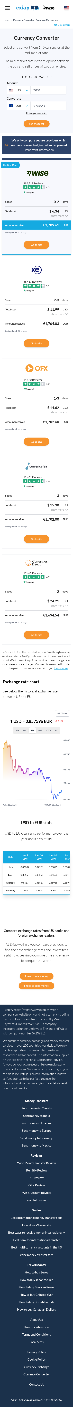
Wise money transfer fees (36, 1255)
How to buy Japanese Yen (36, 1280)
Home (6, 20)
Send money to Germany (36, 1138)
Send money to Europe (36, 1130)
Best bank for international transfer (36, 1240)
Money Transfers (36, 1101)
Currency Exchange (36, 1367)
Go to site (36, 244)
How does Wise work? (36, 1225)
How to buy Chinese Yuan (36, 1294)
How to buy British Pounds (36, 1302)
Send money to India (36, 1115)
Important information (39, 150)
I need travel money (36, 976)
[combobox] (18, 90)
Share (64, 713)
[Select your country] (66, 8)
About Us (36, 1319)
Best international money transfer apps (36, 1217)
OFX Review (36, 1185)
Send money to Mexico (36, 1145)
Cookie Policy (36, 1359)
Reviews (36, 1155)
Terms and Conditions (36, 1334)
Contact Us (36, 1384)
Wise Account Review (36, 1192)
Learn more (61, 668)
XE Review (37, 1178)
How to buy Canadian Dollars (36, 1309)
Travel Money (36, 1265)
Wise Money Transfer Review (36, 1163)
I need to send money (36, 985)
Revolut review (36, 1200)
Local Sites (37, 1342)
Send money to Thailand (36, 1123)
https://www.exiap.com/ (38, 1009)
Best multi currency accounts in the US (36, 1247)
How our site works (36, 1327)
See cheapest (36, 123)
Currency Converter (36, 1374)
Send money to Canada (37, 1108)
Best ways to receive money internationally (36, 1232)
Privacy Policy (36, 1352)
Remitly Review (36, 1170)
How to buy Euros (36, 1272)
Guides (36, 1210)
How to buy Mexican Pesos (36, 1287)
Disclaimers (64, 24)
